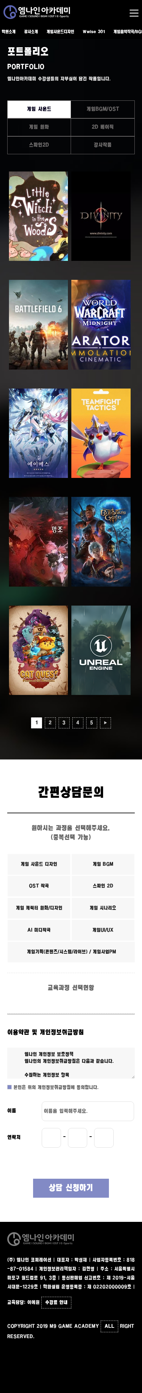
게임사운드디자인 (60, 32)
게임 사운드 (39, 109)
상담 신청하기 (71, 1188)
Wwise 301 (94, 32)
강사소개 (31, 32)
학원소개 (9, 32)
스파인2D (39, 145)
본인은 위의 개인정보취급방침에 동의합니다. (55, 1087)
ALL (109, 1326)
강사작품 (103, 145)
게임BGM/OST (103, 109)
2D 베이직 (103, 127)
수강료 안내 (56, 1302)
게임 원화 (39, 127)
